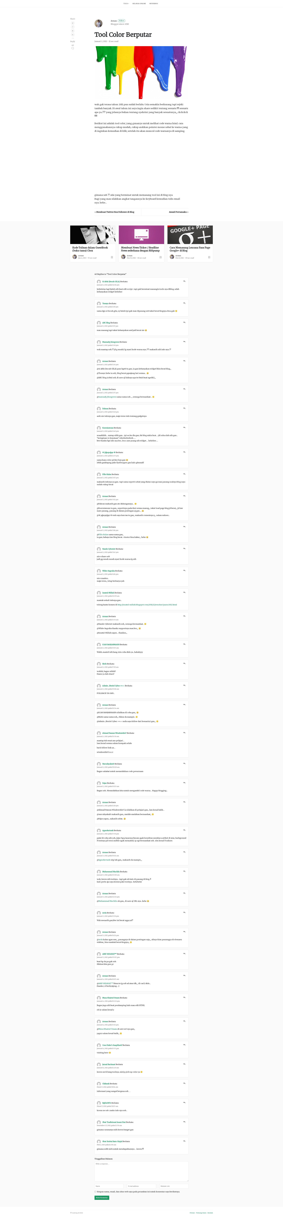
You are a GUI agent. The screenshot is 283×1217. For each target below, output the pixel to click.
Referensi (153, 3)
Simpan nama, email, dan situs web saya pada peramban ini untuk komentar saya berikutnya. (138, 1192)
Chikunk (105, 1084)
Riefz (104, 664)
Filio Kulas (106, 474)
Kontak (210, 1213)
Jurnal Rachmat (108, 1064)
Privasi (192, 1213)
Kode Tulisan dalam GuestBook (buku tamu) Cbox (90, 249)
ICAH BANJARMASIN (111, 645)
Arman (117, 21)
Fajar (104, 783)
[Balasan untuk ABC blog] (184, 322)
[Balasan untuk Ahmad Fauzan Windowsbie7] (184, 733)
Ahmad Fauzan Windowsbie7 (114, 733)
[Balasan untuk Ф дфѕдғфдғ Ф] (184, 452)
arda (104, 913)
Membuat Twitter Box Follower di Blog (115, 212)
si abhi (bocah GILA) (111, 282)
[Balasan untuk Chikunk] (184, 1083)
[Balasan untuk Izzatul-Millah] (184, 592)
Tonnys (105, 303)
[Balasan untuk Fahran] (184, 408)
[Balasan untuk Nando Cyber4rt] (184, 548)
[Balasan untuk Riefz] (184, 663)
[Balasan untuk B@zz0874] (184, 1102)
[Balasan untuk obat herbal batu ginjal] (184, 1141)
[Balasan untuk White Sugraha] (184, 570)
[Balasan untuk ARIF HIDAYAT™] (184, 954)
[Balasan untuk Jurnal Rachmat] (184, 1064)
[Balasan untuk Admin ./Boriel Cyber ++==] (184, 685)
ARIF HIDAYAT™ (109, 954)
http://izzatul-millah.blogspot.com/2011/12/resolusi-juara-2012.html (147, 605)
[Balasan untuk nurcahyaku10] (184, 763)
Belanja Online (139, 3)
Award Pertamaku (178, 212)
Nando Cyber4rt (108, 549)
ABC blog (106, 323)
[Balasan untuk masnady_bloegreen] (184, 342)
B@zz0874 (106, 1103)
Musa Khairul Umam (111, 998)
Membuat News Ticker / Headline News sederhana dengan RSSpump (140, 249)
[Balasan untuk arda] (184, 912)
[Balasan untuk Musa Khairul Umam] (184, 997)
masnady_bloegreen (110, 342)
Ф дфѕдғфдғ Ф (108, 452)
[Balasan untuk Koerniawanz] (184, 427)
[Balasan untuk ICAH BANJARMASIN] (184, 644)
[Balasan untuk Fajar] (184, 783)
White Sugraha (108, 571)
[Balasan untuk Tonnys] (184, 303)
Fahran (105, 409)
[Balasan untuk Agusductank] (184, 830)
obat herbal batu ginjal (112, 1141)
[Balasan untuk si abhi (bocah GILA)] (184, 281)
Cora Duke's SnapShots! (112, 1045)
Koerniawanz (107, 428)
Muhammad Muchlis (111, 872)
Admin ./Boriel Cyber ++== (113, 686)
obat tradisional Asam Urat (114, 1122)
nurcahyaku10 (108, 764)
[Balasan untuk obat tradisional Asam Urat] (184, 1122)
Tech (125, 3)
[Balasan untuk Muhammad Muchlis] (184, 871)
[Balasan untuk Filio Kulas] (184, 474)
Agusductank (107, 830)
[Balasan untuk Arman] (184, 361)
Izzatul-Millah (108, 593)
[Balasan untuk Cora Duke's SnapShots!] (184, 1045)
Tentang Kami (201, 1213)
